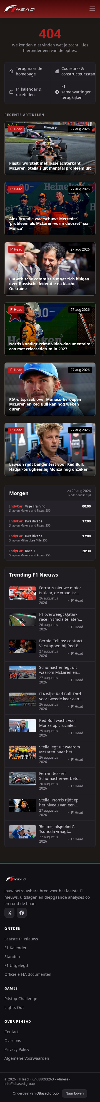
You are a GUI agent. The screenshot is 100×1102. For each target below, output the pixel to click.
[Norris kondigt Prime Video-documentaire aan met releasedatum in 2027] (50, 329)
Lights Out (14, 1007)
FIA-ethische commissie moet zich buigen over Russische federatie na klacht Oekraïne (49, 284)
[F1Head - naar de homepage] (19, 8)
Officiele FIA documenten (27, 974)
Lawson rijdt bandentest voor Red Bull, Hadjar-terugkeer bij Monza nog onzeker (48, 467)
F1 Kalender (15, 947)
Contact (11, 1031)
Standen (12, 956)
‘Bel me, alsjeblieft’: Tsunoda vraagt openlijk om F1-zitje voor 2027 (57, 829)
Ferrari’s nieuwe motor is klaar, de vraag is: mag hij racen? (60, 590)
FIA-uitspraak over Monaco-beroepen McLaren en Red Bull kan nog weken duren (45, 404)
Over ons (12, 1040)
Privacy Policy (16, 1049)
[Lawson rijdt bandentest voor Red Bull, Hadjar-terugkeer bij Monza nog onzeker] (50, 449)
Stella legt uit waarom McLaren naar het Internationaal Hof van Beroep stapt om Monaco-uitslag (60, 749)
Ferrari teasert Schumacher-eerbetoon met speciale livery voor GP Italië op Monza (61, 776)
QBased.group (47, 1093)
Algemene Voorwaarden (26, 1058)
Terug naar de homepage (29, 71)
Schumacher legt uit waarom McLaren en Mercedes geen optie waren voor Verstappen (60, 670)
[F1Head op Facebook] (22, 913)
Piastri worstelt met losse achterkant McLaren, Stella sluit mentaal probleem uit (50, 165)
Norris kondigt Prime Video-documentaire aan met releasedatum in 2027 (49, 346)
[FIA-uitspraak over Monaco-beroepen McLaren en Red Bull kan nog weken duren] (50, 389)
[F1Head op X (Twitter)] (9, 913)
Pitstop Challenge (20, 998)
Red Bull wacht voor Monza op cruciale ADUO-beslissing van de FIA (58, 723)
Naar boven (75, 1093)
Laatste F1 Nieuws (21, 938)
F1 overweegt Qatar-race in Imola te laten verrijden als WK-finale (60, 617)
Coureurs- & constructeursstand (78, 71)
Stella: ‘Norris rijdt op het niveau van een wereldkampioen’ (59, 802)
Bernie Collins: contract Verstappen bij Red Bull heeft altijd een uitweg (61, 643)
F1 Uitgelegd (16, 965)
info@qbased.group (19, 1083)
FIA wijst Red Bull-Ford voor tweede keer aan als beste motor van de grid (60, 696)
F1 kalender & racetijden (28, 91)
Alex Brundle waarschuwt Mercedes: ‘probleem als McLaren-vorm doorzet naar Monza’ (49, 223)
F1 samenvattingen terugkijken (76, 92)
